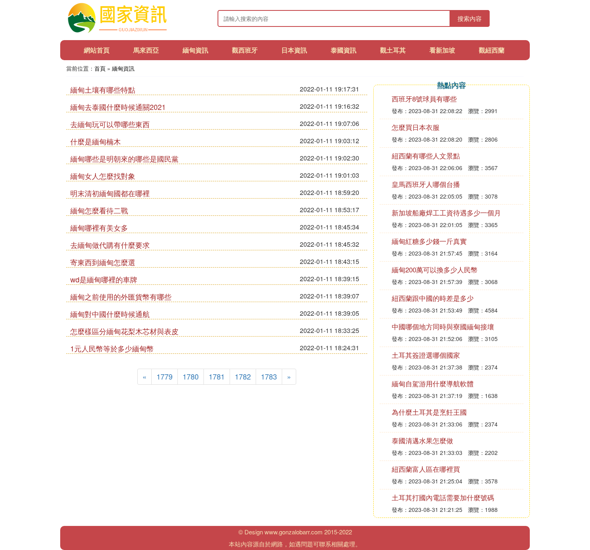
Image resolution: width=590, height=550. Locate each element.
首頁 (100, 68)
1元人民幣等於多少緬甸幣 (112, 348)
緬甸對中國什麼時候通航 (110, 313)
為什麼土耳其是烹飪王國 (429, 412)
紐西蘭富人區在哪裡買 (426, 469)
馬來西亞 (146, 50)
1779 (165, 376)
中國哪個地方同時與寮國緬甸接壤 (443, 326)
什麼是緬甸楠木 (95, 141)
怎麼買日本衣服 (415, 127)
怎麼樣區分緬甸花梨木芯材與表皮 (124, 331)
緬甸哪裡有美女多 (99, 227)
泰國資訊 (343, 50)
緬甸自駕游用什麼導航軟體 (433, 383)
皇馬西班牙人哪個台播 (426, 184)
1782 (243, 376)
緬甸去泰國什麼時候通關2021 (118, 106)
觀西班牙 (245, 50)
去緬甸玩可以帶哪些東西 (110, 124)
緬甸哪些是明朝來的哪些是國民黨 (124, 158)
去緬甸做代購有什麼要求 (110, 244)
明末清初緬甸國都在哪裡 (110, 193)
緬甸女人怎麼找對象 (102, 175)
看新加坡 (442, 50)
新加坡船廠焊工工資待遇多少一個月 (446, 212)
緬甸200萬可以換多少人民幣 (435, 269)
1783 (269, 376)
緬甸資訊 (195, 50)
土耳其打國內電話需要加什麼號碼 (443, 497)
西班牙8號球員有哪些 (424, 98)
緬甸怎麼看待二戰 (99, 210)
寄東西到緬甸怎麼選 (102, 262)
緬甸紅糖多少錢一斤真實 (429, 241)
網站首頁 (97, 50)
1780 (191, 376)
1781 (217, 376)
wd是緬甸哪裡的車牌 (103, 279)
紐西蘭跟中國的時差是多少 (433, 298)
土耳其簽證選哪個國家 (426, 355)
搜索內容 (470, 18)
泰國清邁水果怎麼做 (422, 440)
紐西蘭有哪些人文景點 (426, 155)
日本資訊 (294, 50)
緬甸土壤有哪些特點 (102, 89)
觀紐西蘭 (492, 50)
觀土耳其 (393, 50)
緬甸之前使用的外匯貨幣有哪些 (120, 296)
